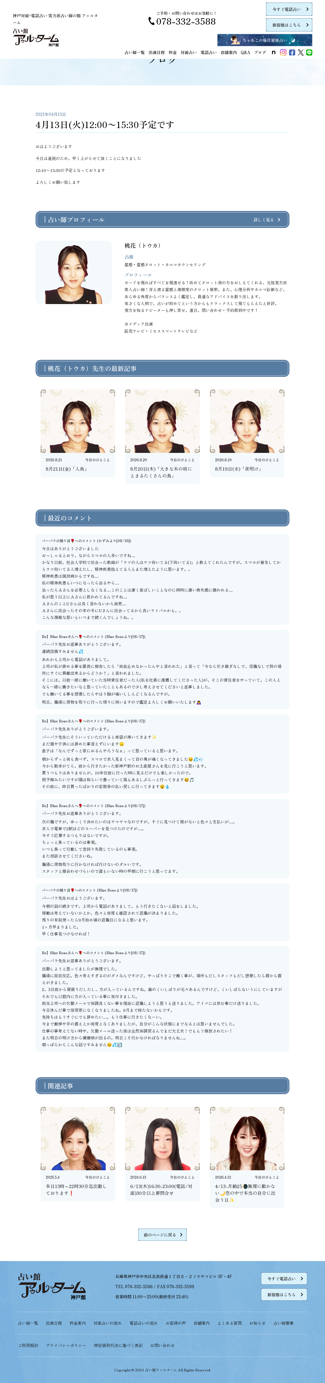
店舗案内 (229, 52)
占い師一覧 (134, 52)
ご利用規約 (28, 1345)
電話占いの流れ (143, 1323)
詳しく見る (264, 220)
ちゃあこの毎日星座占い (264, 40)
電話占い (209, 52)
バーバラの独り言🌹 (58, 540)
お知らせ (257, 1323)
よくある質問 (229, 1323)
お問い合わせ (162, 1345)
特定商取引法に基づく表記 (118, 1345)
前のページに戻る (160, 1235)
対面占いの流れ (107, 1323)
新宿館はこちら (286, 25)
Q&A (245, 52)
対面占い (189, 52)
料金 (173, 52)
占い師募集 (283, 1323)
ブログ (260, 52)
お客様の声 (176, 1323)
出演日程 (157, 52)
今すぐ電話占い (286, 9)
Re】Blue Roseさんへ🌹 (62, 636)
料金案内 (78, 1323)
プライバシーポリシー (66, 1345)
